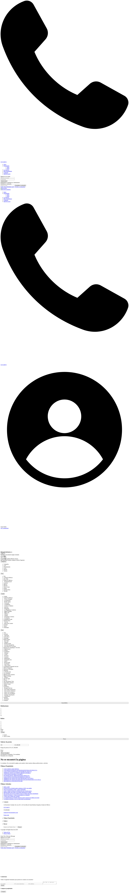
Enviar (2, 885)
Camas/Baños (64, 703)
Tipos (2, 553)
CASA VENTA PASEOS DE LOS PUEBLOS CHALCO (18, 771)
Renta (8, 168)
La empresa (6, 170)
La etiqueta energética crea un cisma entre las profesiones (17, 799)
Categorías (3, 561)
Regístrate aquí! (10, 186)
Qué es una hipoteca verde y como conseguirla (15, 789)
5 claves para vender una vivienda (12, 796)
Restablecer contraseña (20, 185)
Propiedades (6, 165)
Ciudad (2, 593)
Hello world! (7, 787)
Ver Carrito (3, 528)
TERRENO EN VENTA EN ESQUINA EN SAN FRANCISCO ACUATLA (22, 779)
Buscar (19, 827)
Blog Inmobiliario (8, 171)
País (2, 573)
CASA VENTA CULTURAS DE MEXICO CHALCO (17, 777)
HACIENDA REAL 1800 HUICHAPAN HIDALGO (16, 775)
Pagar (7, 528)
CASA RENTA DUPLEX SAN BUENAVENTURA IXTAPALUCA (20, 770)
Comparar (3, 891)
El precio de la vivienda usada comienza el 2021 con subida (18, 788)
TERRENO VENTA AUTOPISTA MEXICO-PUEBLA (17, 773)
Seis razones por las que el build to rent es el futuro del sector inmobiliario (21, 793)
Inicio (5, 164)
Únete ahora (3, 186)
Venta (8, 167)
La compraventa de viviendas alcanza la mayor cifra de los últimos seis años (21, 797)
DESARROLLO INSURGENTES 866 (13, 781)
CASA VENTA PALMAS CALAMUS (13, 774)
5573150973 (4, 162)
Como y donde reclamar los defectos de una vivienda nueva (18, 791)
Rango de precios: (5, 747)
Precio (64, 739)
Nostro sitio (6, 815)
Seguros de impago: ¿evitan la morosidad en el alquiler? (17, 795)
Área (2, 630)
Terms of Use (7, 832)
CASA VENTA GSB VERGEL (11, 769)
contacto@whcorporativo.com (11, 812)
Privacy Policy (7, 833)
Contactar (6, 172)
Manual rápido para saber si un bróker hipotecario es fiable (17, 792)
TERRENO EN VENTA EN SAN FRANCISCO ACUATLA (18, 778)
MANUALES (7, 174)
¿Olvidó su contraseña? (19, 186)
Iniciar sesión (4, 181)
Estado (2, 732)
